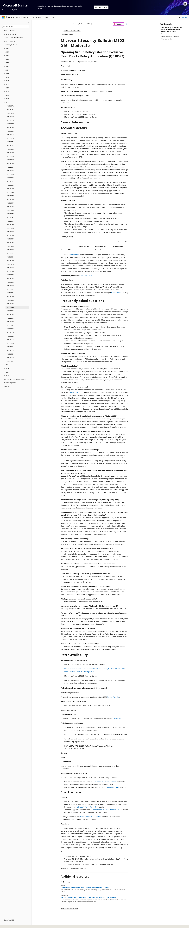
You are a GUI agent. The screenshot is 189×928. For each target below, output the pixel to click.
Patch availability (166, 39)
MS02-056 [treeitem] (10, 163)
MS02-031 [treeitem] (10, 253)
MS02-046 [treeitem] (10, 199)
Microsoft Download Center (104, 782)
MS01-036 (116, 719)
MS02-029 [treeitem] (10, 260)
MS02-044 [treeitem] (10, 207)
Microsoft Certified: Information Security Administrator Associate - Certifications (88, 897)
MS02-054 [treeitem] (10, 171)
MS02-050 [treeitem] (10, 185)
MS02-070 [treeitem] (10, 113)
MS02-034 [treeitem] (10, 243)
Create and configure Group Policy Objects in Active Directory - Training (85, 887)
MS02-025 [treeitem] (10, 275)
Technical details (166, 34)
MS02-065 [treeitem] (10, 131)
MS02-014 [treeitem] (10, 314)
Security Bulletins (79, 24)
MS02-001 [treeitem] (10, 361)
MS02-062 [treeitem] (10, 142)
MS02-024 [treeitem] (10, 278)
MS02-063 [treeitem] (10, 138)
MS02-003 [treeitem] (10, 354)
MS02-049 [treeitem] (10, 189)
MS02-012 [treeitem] (10, 322)
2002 (88, 24)
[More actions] (126, 24)
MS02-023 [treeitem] (10, 282)
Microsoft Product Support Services (104, 810)
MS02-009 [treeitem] (10, 332)
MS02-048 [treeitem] (10, 192)
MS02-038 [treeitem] (10, 228)
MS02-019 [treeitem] (10, 296)
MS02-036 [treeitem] (10, 235)
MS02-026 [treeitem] (10, 271)
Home (69, 24)
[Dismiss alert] (185, 4)
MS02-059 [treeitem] (10, 153)
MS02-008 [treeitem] (10, 336)
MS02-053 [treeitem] (10, 174)
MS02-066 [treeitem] (10, 127)
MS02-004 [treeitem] (10, 350)
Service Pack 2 (112, 697)
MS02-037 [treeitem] (10, 232)
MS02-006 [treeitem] (10, 343)
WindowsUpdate (112, 787)
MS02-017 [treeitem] (10, 304)
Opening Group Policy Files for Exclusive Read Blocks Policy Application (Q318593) (171, 29)
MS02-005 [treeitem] (10, 347)
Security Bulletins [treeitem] (11, 45)
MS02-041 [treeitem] (10, 217)
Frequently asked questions (170, 36)
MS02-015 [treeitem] (10, 311)
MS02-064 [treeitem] (10, 135)
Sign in (184, 17)
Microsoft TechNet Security (89, 817)
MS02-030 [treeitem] (10, 257)
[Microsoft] (3, 17)
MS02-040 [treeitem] (10, 221)
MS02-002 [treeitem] (10, 358)
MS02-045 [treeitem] (10, 203)
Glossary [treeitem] (7, 386)
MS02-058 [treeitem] (10, 156)
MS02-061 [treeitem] (10, 145)
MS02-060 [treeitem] (10, 149)
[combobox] (15, 26)
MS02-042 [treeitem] (10, 214)
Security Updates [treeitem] (9, 30)
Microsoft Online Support (86, 807)
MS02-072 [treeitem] (10, 106)
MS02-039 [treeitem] (10, 224)
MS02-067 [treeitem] (10, 124)
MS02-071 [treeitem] (10, 109)
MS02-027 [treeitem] (10, 268)
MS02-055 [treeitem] (10, 167)
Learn (63, 24)
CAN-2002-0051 (85, 276)
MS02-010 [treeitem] (10, 329)
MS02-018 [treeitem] (10, 300)
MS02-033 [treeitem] (10, 246)
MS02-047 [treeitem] (10, 196)
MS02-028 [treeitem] (10, 264)
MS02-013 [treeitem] (10, 318)
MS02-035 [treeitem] (10, 239)
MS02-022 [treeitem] (10, 286)
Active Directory (74, 392)
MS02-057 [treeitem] (10, 160)
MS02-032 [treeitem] (10, 250)
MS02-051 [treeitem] (10, 181)
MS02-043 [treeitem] (10, 210)
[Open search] (179, 17)
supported (115, 292)
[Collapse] (29, 22)
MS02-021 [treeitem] (10, 289)
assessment (73, 255)
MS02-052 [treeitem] (10, 178)
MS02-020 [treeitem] (10, 293)
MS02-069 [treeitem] (10, 117)
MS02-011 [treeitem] (10, 325)
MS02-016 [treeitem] (10, 307)
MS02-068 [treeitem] (10, 120)
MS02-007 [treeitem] (10, 340)
